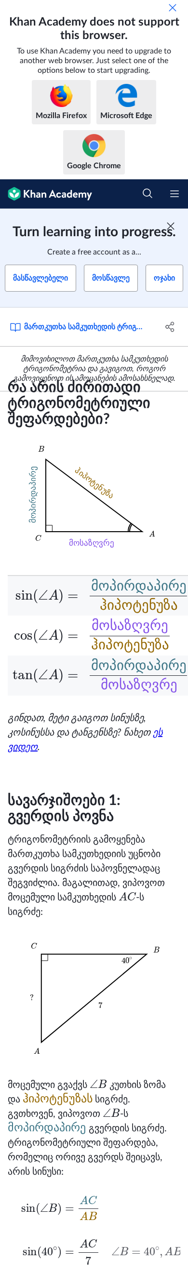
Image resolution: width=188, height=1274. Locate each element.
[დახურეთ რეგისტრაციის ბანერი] (170, 226)
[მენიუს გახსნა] (174, 194)
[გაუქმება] (172, 7)
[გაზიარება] (169, 326)
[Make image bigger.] (94, 495)
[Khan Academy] (46, 194)
